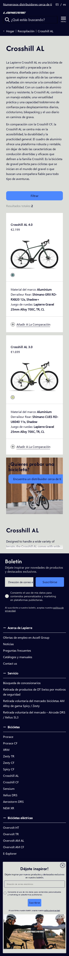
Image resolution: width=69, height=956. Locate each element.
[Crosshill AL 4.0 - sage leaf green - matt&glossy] (13, 275)
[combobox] (30, 19)
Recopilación (26, 31)
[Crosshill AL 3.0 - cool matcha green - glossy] (13, 397)
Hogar (10, 31)
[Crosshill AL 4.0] (34, 254)
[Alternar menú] (63, 19)
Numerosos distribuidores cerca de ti (27, 4)
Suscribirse (50, 582)
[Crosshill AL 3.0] (34, 376)
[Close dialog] (62, 865)
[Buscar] (7, 19)
